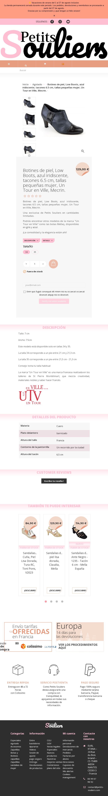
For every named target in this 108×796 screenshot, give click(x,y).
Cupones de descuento (68, 766)
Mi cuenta (69, 733)
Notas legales (53, 746)
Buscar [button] (26, 65)
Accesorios (16, 746)
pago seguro (35, 758)
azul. (35, 227)
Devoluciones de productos (35, 766)
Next (29, 155)
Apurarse (33, 746)
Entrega (33, 762)
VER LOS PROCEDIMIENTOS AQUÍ (77, 646)
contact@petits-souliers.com (96, 789)
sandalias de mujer (16, 766)
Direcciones (68, 762)
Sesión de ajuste (34, 754)
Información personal (68, 742)
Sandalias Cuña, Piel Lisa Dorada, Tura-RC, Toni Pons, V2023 (29, 562)
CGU (49, 740)
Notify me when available (54, 301)
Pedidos (67, 752)
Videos (32, 749)
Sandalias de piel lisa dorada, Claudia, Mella (54, 560)
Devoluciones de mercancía (71, 748)
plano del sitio (53, 768)
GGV (49, 743)
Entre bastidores (34, 742)
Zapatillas (15, 749)
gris (28, 227)
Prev (29, 98)
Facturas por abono (69, 757)
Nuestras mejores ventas (54, 760)
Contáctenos (53, 765)
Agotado (15, 743)
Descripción (29, 240)
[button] (46, 601)
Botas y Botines (14, 754)
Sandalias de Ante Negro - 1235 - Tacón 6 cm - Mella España (79, 560)
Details (46, 240)
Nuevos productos (52, 754)
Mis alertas (68, 771)
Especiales (16, 740)
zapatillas (15, 758)
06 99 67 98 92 (91, 780)
